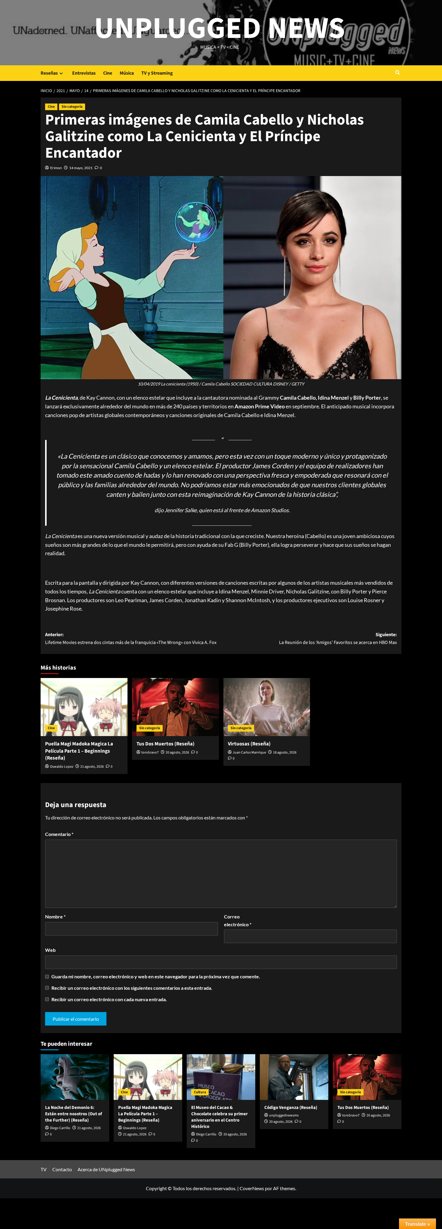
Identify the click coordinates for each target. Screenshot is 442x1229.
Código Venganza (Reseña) (290, 1107)
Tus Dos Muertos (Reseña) (166, 744)
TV (44, 1169)
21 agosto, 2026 (92, 766)
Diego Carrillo (60, 1128)
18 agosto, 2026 (284, 752)
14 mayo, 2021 (81, 168)
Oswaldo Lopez (61, 766)
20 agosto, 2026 (177, 752)
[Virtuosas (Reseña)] (266, 707)
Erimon (56, 168)
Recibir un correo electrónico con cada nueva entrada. (109, 999)
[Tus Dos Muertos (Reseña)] (175, 707)
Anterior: (130, 638)
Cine (107, 73)
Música (127, 73)
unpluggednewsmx (284, 1115)
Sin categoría (72, 106)
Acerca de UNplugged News (106, 1169)
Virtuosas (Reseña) (249, 744)
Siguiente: (338, 638)
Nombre (55, 916)
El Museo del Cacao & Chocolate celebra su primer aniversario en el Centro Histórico (219, 1117)
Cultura (200, 1092)
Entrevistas (84, 73)
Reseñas (49, 73)
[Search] (397, 73)
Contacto (62, 1169)
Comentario (59, 834)
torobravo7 (150, 752)
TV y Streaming (157, 73)
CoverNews (252, 1188)
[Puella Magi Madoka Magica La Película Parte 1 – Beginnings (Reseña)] (84, 707)
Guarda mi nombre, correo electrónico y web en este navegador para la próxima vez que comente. (155, 976)
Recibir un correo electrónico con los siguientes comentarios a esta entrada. (131, 988)
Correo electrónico (237, 920)
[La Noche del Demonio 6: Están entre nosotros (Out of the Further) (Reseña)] (75, 1077)
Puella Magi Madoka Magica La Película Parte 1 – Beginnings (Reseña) (79, 751)
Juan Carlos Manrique (249, 752)
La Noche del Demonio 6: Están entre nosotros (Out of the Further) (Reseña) (73, 1113)
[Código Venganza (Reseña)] (294, 1077)
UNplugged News (219, 28)
